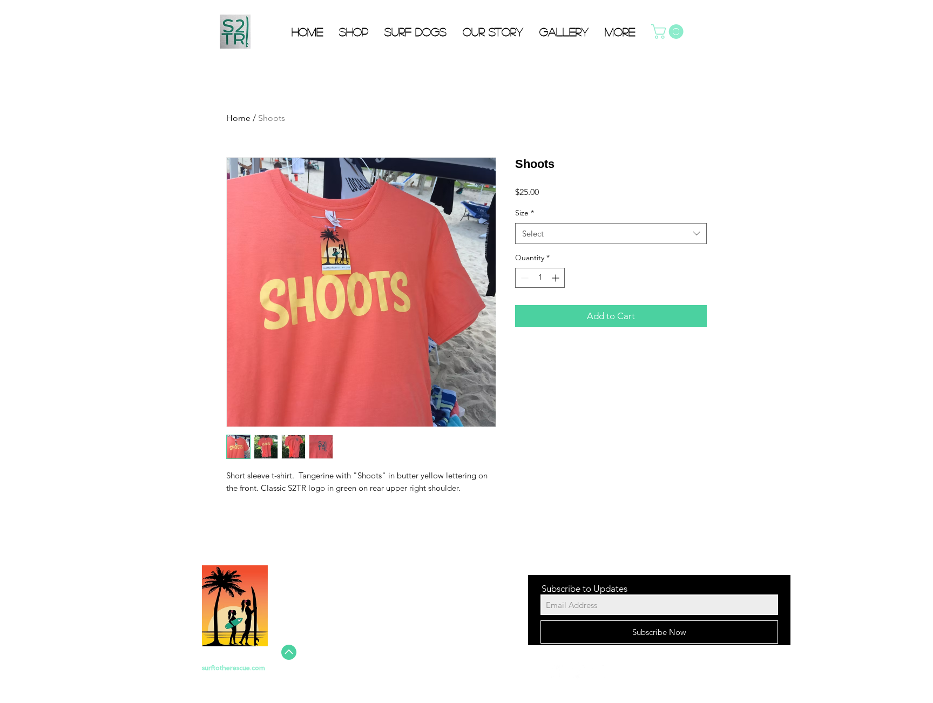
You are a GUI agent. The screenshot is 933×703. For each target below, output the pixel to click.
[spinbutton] (540, 277)
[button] (669, 31)
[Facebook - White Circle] (558, 672)
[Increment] (556, 277)
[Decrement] (523, 277)
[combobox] (611, 233)
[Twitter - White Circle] (578, 672)
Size (524, 213)
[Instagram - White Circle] (598, 672)
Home (238, 118)
